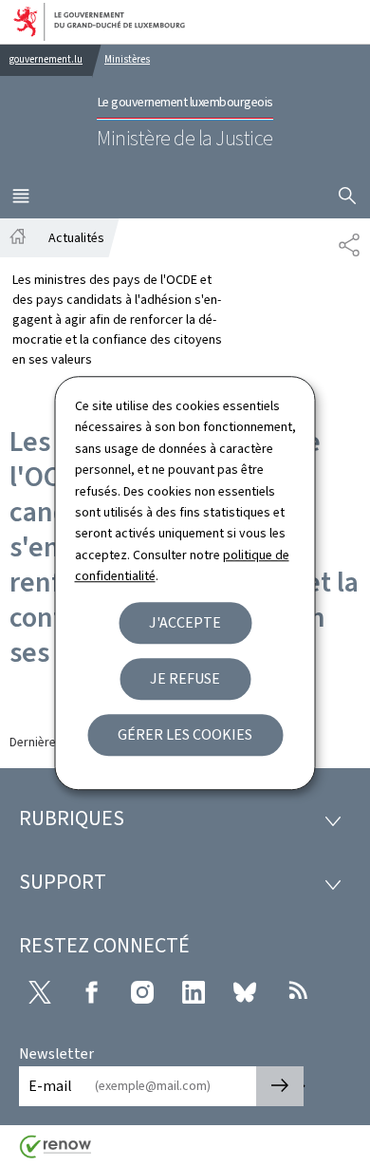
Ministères (127, 59)
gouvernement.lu (46, 59)
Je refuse (185, 678)
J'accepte (185, 622)
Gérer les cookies (185, 734)
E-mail (50, 1086)
